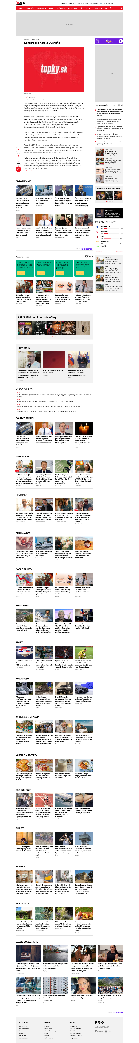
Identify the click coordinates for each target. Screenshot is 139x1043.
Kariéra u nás (22, 1033)
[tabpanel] (109, 127)
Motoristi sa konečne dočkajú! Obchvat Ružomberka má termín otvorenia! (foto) (24, 627)
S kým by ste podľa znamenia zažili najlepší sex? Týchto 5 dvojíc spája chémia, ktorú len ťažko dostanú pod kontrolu (112, 214)
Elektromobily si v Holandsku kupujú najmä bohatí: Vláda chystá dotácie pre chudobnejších (63, 479)
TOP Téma (57, 819)
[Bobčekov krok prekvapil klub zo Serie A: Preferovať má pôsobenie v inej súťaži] (44, 652)
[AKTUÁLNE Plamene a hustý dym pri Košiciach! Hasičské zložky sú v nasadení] (100, 287)
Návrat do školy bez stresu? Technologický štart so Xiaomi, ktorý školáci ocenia (62, 298)
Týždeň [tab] (120, 105)
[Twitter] (102, 1022)
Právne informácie (24, 1026)
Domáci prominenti (20, 521)
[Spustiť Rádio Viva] (109, 40)
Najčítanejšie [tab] (102, 105)
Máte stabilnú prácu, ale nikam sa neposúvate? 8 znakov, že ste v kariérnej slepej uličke (63, 738)
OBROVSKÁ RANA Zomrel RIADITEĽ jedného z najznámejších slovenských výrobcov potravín (83, 441)
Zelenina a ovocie (39, 930)
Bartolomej (86, 3)
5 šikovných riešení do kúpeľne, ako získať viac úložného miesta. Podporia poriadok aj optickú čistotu (63, 889)
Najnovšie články (24, 389)
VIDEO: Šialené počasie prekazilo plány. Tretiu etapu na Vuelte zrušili (23, 849)
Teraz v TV (99, 222)
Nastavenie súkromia (24, 1031)
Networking (38, 745)
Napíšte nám (22, 1035)
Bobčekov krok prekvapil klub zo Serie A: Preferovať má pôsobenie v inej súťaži (44, 664)
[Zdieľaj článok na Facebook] (18, 156)
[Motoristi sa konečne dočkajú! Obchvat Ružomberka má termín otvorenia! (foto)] (24, 615)
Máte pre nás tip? (74, 1038)
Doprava (37, 707)
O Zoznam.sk (23, 1022)
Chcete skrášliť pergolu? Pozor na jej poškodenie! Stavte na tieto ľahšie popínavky (24, 925)
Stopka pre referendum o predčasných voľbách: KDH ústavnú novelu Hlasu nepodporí (63, 440)
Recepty (77, 932)
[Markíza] (97, 227)
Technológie (23, 790)
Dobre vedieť (19, 303)
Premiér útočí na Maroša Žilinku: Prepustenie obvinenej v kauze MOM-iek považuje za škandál (43, 440)
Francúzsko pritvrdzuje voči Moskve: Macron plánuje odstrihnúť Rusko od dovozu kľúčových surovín (43, 479)
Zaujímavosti (61, 8)
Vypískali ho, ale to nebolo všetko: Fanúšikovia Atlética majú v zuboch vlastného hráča (64, 664)
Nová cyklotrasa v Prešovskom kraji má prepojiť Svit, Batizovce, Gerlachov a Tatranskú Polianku (43, 701)
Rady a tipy (77, 780)
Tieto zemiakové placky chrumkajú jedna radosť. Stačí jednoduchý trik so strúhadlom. (24, 777)
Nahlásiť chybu (28, 171)
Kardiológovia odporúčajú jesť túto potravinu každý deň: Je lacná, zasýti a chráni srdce (45, 401)
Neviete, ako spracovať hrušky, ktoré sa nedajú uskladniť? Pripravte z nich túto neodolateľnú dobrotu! (83, 926)
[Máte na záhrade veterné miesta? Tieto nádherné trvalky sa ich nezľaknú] (64, 913)
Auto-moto (22, 678)
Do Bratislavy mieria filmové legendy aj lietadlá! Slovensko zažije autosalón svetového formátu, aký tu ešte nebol (44, 299)
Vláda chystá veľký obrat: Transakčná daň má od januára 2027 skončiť (83, 626)
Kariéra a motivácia (27, 716)
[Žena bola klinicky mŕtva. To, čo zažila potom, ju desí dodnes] (44, 543)
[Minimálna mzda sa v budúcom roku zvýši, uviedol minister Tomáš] (79, 359)
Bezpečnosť (18, 819)
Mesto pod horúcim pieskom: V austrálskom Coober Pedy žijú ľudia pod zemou (83, 554)
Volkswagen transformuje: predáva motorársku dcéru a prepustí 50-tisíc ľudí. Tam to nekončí (23, 701)
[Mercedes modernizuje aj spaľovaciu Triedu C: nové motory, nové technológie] (84, 688)
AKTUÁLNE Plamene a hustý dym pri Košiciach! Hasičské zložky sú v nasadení (113, 288)
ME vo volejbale (19, 667)
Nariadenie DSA (23, 1038)
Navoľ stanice (98, 252)
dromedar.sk (78, 560)
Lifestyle (98, 8)
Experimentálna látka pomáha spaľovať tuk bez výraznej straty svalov (83, 810)
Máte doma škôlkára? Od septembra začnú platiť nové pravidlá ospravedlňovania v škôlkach (24, 739)
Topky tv (89, 8)
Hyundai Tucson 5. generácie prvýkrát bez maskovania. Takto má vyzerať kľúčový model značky (63, 701)
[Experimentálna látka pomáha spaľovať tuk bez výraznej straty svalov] (84, 800)
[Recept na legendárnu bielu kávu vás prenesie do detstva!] (64, 765)
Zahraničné (30, 8)
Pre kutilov (23, 903)
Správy (69, 377)
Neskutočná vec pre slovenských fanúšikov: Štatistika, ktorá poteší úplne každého (23, 298)
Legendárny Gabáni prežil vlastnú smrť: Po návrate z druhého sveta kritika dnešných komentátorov (48, 406)
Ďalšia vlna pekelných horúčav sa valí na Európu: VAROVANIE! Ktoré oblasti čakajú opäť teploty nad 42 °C (84, 479)
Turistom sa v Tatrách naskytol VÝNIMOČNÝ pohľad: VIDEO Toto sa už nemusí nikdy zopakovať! (112, 270)
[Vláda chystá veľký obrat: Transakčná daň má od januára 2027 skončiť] (84, 615)
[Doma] (97, 241)
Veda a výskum (78, 814)
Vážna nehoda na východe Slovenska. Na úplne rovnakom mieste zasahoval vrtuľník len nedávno (44, 851)
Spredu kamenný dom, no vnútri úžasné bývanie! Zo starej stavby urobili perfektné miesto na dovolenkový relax (83, 889)
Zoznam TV (24, 348)
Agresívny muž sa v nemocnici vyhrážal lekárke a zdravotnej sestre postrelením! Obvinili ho (46, 411)
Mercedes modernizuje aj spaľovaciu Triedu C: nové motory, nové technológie (83, 699)
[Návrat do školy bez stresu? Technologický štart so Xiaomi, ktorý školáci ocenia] (64, 579)
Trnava (76, 447)
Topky (33, 39)
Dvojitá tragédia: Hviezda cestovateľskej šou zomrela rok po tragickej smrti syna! (64, 516)
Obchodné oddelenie (75, 1031)
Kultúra (37, 39)
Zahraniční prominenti (60, 521)
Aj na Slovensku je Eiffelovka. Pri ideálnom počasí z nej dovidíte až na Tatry (83, 850)
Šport (51, 8)
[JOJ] (97, 232)
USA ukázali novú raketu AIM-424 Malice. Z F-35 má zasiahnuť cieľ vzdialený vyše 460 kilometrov (63, 812)
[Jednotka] (97, 237)
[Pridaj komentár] (18, 149)
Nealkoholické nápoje (60, 780)
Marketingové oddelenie (76, 1035)
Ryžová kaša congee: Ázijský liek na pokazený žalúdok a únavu (83, 776)
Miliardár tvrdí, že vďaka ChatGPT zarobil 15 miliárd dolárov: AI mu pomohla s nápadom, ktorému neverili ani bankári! (63, 628)
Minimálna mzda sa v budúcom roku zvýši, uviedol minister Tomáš (77, 372)
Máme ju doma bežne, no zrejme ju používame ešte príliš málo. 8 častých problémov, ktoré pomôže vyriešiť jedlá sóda (44, 889)
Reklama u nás (48, 1026)
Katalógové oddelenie (75, 1033)
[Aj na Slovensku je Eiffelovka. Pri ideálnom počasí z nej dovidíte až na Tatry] (84, 838)
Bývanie (20, 866)
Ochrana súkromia (24, 1028)
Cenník (46, 1033)
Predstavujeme (58, 707)
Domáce (20, 8)
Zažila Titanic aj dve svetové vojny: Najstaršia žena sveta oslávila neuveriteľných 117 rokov (64, 554)
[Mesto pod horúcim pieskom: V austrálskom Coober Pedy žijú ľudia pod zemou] (84, 543)
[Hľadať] (121, 8)
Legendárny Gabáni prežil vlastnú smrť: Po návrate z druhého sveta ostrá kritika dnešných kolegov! (29, 374)
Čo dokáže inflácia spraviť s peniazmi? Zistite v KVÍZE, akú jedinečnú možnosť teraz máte (24, 591)
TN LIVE (20, 828)
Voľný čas (108, 8)
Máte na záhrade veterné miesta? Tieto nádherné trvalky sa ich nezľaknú (63, 924)
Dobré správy (24, 569)
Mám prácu (58, 743)
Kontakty (72, 1022)
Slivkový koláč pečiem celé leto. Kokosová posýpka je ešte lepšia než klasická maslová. (42, 777)
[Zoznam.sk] (100, 1032)
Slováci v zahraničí (39, 669)
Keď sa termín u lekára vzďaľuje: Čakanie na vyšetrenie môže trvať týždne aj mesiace (82, 298)
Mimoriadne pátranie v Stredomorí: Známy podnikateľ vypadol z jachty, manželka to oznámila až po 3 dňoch (43, 628)
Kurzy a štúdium (79, 743)
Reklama (47, 1022)
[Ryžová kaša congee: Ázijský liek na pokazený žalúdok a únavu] (84, 765)
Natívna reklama (48, 1038)
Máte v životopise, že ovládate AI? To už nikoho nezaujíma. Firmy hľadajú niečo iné (83, 738)
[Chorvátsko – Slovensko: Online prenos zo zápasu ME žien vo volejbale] (24, 652)
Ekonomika (72, 8)
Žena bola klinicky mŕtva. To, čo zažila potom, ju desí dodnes (43, 553)
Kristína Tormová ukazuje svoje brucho (53, 371)
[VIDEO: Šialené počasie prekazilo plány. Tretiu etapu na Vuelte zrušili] (24, 838)
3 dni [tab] (112, 105)
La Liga (57, 669)
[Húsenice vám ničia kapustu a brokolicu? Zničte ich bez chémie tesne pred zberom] (44, 913)
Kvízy (81, 8)
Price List (46, 1035)
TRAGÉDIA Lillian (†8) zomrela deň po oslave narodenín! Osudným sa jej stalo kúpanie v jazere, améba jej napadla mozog (54, 396)
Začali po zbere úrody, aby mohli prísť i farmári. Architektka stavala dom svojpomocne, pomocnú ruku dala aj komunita (24, 889)
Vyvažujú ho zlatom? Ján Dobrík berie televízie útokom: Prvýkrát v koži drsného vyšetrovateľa (43, 516)
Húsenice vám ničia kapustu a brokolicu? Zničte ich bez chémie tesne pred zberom (42, 925)
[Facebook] (96, 1022)
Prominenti (41, 8)
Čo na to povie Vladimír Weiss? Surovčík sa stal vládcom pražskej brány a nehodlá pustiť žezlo (83, 664)
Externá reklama (48, 1028)
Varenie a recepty (26, 755)
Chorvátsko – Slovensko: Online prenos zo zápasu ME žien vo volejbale (24, 663)
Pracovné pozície (22, 257)
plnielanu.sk (78, 596)
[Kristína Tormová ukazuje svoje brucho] (54, 359)
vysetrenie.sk (19, 560)
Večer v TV (110, 222)
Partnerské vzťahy (110, 210)
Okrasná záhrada (20, 930)
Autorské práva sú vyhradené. (102, 1027)
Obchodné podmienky (50, 1031)
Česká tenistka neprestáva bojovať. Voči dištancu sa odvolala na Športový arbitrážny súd (63, 850)
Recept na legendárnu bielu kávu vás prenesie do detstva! (63, 776)
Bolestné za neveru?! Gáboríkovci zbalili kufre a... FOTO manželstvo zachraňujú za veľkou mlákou (83, 517)
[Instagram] (99, 1022)
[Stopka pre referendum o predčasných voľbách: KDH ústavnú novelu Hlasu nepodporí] (64, 428)
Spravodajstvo (73, 1026)
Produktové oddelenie (75, 1028)
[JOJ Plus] (97, 246)
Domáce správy (25, 418)
